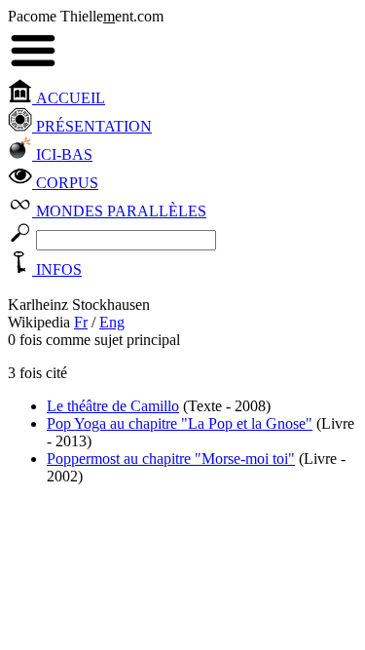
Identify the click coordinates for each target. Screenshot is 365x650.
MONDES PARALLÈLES (119, 211)
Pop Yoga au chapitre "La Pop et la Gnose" (179, 423)
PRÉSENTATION (92, 126)
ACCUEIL (68, 98)
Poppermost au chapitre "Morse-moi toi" (171, 458)
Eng (112, 322)
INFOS (57, 269)
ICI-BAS (62, 154)
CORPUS (65, 182)
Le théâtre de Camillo (113, 406)
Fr (81, 322)
